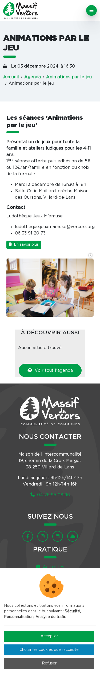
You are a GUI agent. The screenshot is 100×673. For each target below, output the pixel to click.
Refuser (49, 663)
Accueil (11, 77)
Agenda (32, 77)
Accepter (49, 636)
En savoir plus (26, 244)
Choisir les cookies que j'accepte (49, 650)
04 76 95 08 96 (53, 495)
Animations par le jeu (69, 77)
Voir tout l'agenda (53, 370)
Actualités (52, 567)
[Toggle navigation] (91, 10)
